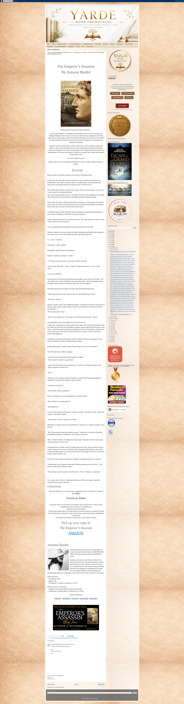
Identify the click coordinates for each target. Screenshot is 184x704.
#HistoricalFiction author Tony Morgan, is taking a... (122, 303)
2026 (110, 233)
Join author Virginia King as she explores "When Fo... (122, 279)
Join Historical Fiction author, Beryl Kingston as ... (121, 292)
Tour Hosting (50, 46)
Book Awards (120, 44)
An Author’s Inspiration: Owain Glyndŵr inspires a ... (122, 301)
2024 (110, 236)
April (112, 328)
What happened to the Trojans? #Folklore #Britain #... (122, 286)
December (113, 247)
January (113, 333)
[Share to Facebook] (72, 636)
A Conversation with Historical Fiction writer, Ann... (121, 282)
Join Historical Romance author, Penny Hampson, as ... (122, 290)
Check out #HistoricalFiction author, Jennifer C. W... (122, 305)
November (113, 249)
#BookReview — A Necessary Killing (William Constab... (122, 296)
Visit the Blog (115, 93)
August (112, 320)
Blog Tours (105, 44)
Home (48, 44)
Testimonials (71, 46)
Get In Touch (122, 106)
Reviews (112, 44)
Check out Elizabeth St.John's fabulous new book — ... (122, 273)
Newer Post (50, 684)
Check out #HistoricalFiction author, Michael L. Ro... (122, 307)
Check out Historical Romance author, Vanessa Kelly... (122, 300)
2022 (110, 240)
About (53, 44)
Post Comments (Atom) (59, 687)
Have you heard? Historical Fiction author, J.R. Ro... (122, 275)
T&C (83, 46)
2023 (110, 238)
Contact (78, 46)
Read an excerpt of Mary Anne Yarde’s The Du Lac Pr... (122, 260)
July (112, 322)
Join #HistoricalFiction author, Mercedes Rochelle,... (122, 277)
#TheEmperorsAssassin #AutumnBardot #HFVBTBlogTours (64, 637)
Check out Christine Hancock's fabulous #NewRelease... (123, 271)
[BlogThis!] (69, 636)
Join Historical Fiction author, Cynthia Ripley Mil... (121, 256)
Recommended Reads (60, 46)
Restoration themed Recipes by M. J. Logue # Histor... (122, 262)
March (112, 329)
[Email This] (68, 636)
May (112, 326)
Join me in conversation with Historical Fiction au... (121, 265)
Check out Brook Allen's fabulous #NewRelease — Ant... (123, 288)
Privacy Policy (89, 46)
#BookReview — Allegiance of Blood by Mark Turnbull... (122, 281)
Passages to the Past (56, 644)
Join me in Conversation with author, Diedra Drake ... (122, 284)
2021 (110, 242)
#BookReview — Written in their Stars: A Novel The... (122, 267)
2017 (110, 338)
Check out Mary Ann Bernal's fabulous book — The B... (122, 258)
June (112, 324)
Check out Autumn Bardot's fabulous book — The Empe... (123, 298)
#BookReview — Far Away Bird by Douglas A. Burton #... (123, 294)
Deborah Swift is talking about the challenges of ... (121, 269)
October (113, 316)
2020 (110, 244)
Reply (52, 653)
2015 (110, 341)
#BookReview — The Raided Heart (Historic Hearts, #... (122, 309)
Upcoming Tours (129, 44)
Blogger (100, 698)
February (113, 331)
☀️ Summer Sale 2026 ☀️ (75, 44)
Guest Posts (98, 44)
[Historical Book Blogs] (115, 382)
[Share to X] (70, 636)
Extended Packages (88, 44)
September (113, 318)
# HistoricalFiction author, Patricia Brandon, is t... (121, 314)
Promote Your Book (61, 44)
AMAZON (75, 533)
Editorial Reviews (117, 97)
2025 (110, 235)
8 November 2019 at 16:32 (68, 644)
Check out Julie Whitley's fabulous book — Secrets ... (122, 254)
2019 (110, 246)
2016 (110, 339)
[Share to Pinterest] (73, 636)
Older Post (101, 684)
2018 (110, 336)
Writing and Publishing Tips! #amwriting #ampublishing (122, 264)
